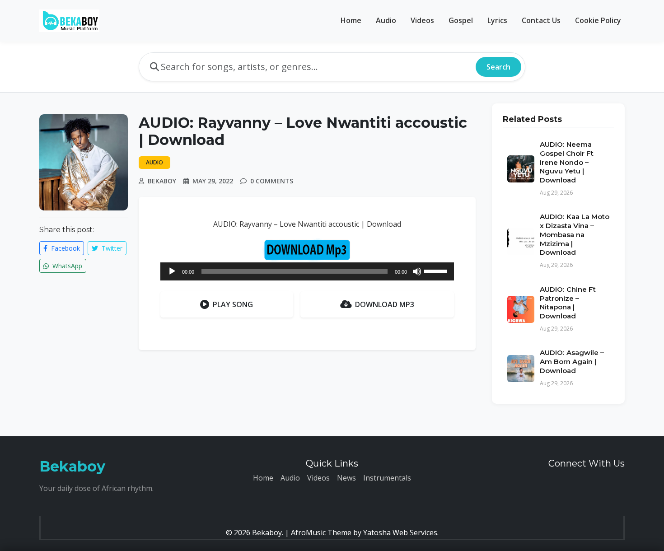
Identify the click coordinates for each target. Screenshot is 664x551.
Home (351, 20)
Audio (386, 20)
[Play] (172, 271)
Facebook (64, 248)
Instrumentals (387, 478)
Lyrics (497, 20)
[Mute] (416, 271)
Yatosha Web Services (400, 532)
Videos (422, 20)
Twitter (111, 248)
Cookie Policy (598, 20)
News (346, 478)
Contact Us (541, 20)
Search (498, 67)
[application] (307, 271)
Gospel (461, 20)
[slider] (436, 270)
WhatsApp (66, 265)
